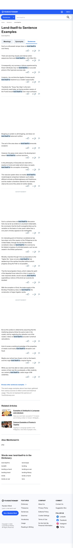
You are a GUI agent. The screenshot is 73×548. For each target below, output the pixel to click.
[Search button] (69, 17)
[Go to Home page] (10, 12)
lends (3, 476)
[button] (62, 12)
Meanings (7, 41)
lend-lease (25, 463)
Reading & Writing (27, 527)
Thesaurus (24, 508)
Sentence (9, 22)
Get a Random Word (10, 513)
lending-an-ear (27, 469)
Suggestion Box (61, 508)
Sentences (6, 17)
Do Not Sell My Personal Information (45, 524)
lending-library (26, 472)
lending (24, 466)
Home (3, 22)
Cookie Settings (43, 515)
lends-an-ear (5, 479)
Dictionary (24, 504)
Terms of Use (42, 519)
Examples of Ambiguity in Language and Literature (26, 411)
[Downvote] (35, 51)
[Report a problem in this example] (39, 51)
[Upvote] (28, 51)
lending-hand (5, 472)
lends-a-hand (26, 476)
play (2, 445)
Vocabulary (25, 519)
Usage (23, 523)
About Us (41, 504)
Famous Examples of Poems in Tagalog (24, 423)
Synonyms (19, 41)
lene (23, 479)
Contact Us (59, 504)
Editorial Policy (43, 512)
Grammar (24, 515)
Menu (68, 12)
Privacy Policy (43, 508)
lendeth (3, 466)
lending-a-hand (6, 469)
